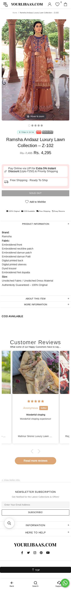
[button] (33, 451)
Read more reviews (35, 460)
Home (15, 13)
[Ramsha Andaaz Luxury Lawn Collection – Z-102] (29, 125)
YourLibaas (27, 4)
